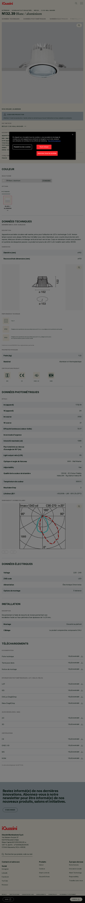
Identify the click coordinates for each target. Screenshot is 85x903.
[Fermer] (72, 134)
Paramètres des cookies (22, 147)
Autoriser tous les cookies (47, 153)
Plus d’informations (54, 141)
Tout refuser (44, 147)
